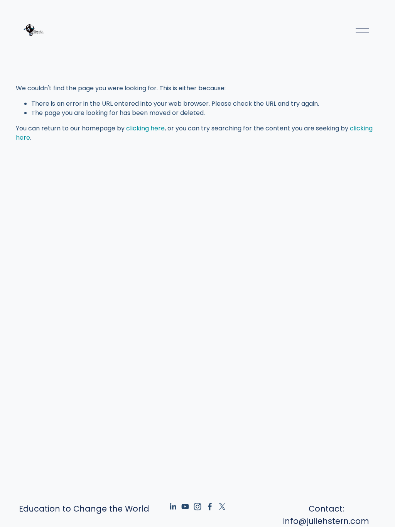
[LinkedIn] (173, 506)
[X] (222, 506)
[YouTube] (185, 506)
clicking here (145, 128)
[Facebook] (210, 506)
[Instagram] (197, 506)
